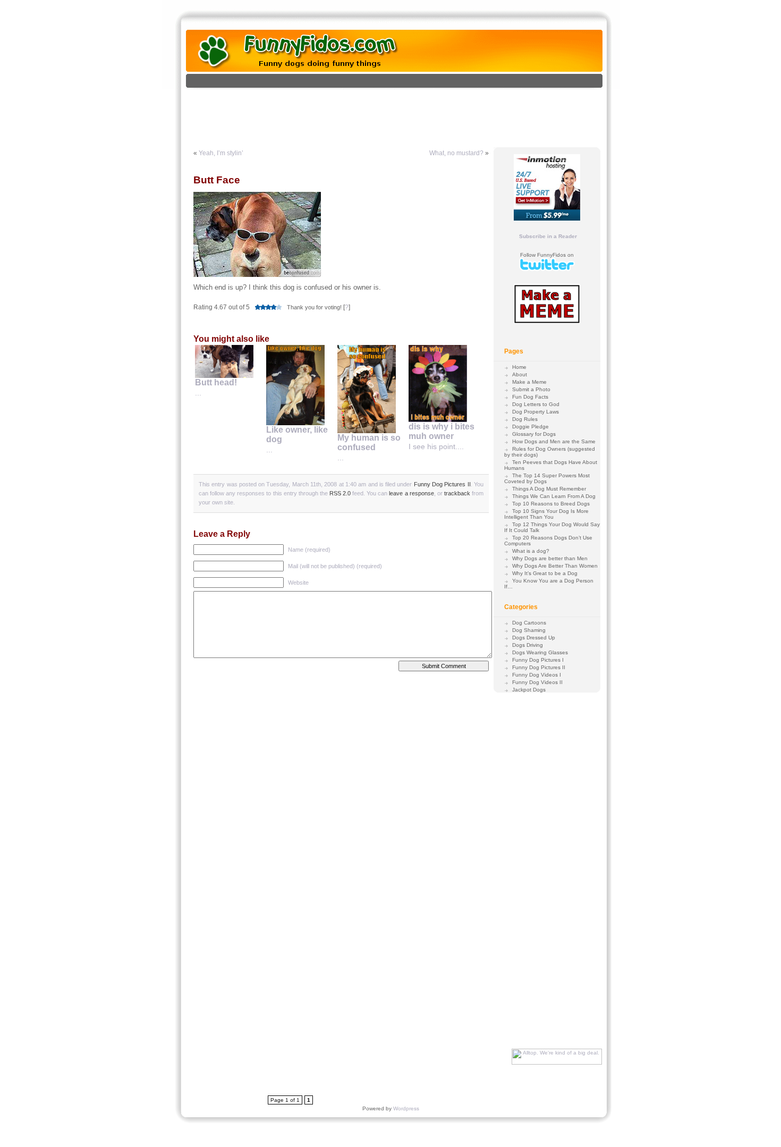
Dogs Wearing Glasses (540, 652)
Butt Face (216, 179)
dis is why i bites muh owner (441, 431)
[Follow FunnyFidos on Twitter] (547, 269)
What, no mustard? (456, 153)
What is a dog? (530, 551)
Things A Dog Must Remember (549, 489)
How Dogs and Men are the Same (554, 441)
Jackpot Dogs (529, 690)
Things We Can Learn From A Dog (554, 496)
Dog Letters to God (535, 404)
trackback (457, 493)
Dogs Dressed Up (533, 637)
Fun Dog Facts (530, 397)
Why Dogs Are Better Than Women (555, 566)
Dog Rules (525, 419)
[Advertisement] (405, 113)
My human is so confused (369, 442)
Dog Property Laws (535, 412)
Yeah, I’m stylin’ (221, 153)
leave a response (411, 493)
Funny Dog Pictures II (442, 484)
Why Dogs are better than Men (550, 558)
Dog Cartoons (529, 623)
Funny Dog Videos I (536, 675)
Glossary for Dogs (534, 434)
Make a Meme (529, 382)
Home (519, 367)
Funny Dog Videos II (537, 682)
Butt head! (216, 382)
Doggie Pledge (530, 426)
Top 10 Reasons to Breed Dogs (551, 504)
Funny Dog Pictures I (538, 660)
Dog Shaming (529, 630)
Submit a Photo (531, 389)
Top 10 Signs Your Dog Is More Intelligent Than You (546, 514)
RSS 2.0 (340, 493)
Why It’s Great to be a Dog (545, 573)
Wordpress (406, 1108)
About (519, 374)
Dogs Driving (527, 645)
